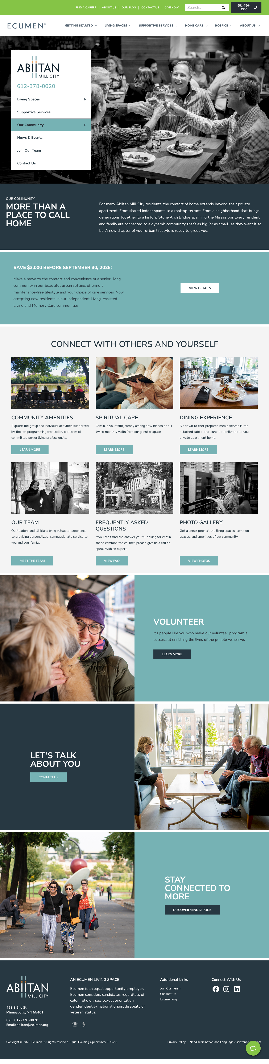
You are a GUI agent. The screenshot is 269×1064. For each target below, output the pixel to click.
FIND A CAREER (86, 7)
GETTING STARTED (79, 26)
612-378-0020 (36, 86)
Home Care (194, 26)
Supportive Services (33, 112)
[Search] (223, 7)
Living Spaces (28, 99)
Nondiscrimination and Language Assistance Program (225, 1042)
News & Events (29, 137)
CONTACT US (150, 7)
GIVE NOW (172, 7)
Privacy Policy (176, 1042)
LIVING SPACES (116, 26)
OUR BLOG (129, 7)
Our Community (30, 125)
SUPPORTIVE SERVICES (156, 26)
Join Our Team (29, 150)
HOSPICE (221, 26)
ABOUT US (109, 7)
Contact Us (26, 163)
